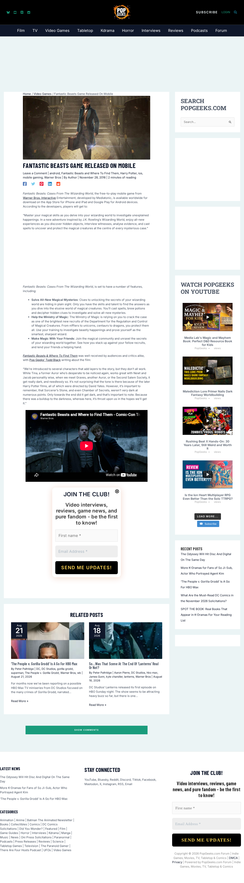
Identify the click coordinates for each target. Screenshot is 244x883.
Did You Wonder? (31, 829)
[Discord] (21, 12)
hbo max (152, 672)
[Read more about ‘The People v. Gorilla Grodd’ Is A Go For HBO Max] (47, 640)
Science (58, 841)
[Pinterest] (41, 184)
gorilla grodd (65, 668)
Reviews (44, 841)
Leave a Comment (35, 173)
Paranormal (62, 837)
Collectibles (19, 824)
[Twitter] (33, 184)
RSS (121, 784)
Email (128, 784)
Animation (7, 820)
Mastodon (91, 784)
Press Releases (25, 841)
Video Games (62, 850)
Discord (125, 779)
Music (4, 837)
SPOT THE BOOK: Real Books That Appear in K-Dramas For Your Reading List (206, 614)
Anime (20, 820)
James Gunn (96, 676)
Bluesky (103, 779)
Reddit (114, 779)
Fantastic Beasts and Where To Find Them (90, 173)
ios (140, 173)
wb (79, 672)
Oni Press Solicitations (36, 837)
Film (62, 829)
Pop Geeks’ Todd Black (45, 360)
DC (38, 668)
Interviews (39, 833)
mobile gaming (33, 177)
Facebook (149, 779)
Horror (25, 833)
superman (17, 672)
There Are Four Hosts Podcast (20, 850)
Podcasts (6, 841)
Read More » (19, 701)
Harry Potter (128, 173)
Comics (35, 824)
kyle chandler (114, 676)
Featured (51, 829)
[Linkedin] (50, 184)
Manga (65, 833)
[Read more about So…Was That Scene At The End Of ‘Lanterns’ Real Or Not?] (125, 640)
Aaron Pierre (122, 672)
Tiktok (136, 779)
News (14, 837)
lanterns (129, 676)
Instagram (109, 784)
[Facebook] (25, 184)
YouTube (90, 779)
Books (4, 824)
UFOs (47, 850)
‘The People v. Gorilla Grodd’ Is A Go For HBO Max (44, 663)
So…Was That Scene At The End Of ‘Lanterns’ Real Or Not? (124, 665)
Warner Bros (52, 177)
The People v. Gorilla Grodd (42, 672)
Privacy (177, 862)
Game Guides (9, 833)
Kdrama (54, 833)
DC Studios (48, 668)
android (55, 173)
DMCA (233, 858)
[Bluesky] (8, 12)
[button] (207, 12)
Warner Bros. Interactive (39, 198)
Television (31, 846)
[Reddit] (28, 12)
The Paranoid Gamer (55, 846)
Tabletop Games (11, 846)
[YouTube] (15, 12)
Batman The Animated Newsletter (49, 820)
